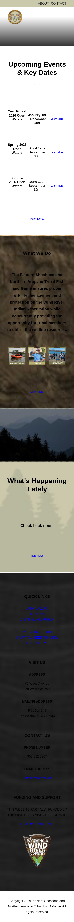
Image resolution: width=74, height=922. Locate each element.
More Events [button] (37, 218)
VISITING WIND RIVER (37, 619)
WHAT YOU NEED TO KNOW (37, 637)
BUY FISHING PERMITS (37, 632)
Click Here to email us (37, 778)
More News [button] (37, 555)
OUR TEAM (37, 614)
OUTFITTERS (37, 643)
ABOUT (43, 3)
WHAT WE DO (37, 608)
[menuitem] (43, 3)
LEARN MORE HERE (36, 824)
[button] (65, 14)
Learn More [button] (57, 119)
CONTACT (58, 3)
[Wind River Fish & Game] (15, 17)
